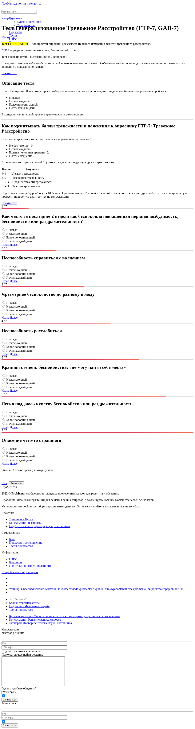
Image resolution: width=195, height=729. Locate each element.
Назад (5, 244)
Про (19, 3)
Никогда (11, 229)
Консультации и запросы (25, 522)
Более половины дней (20, 237)
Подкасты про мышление (25, 542)
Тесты (13, 35)
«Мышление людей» (29, 606)
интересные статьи (25, 602)
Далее (14, 244)
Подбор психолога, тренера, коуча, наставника (39, 526)
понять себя (21, 609)
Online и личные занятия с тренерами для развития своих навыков (64, 616)
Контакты (15, 562)
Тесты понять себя (21, 546)
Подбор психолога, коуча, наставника (40, 623)
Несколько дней (16, 233)
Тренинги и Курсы (21, 519)
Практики (15, 18)
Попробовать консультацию (20, 572)
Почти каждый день (19, 241)
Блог (12, 539)
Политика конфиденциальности (30, 565)
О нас (13, 558)
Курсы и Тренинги (29, 21)
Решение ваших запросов (35, 619)
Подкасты (15, 32)
